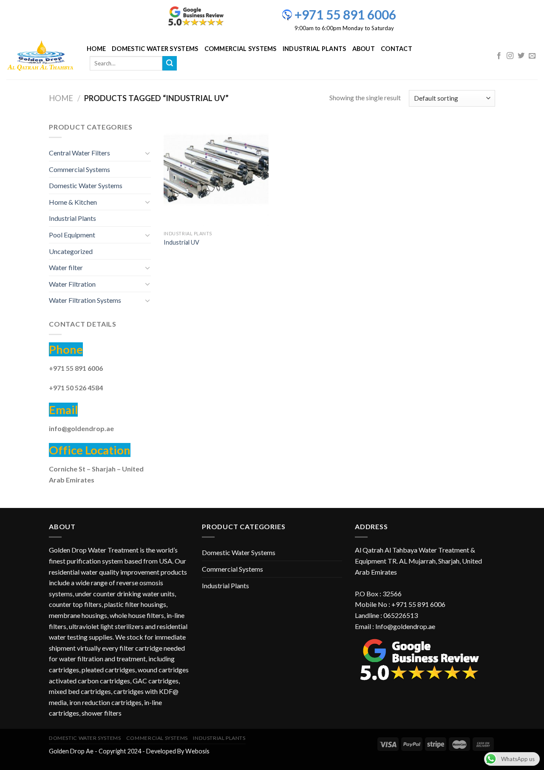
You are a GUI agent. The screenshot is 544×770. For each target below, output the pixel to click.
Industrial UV (181, 242)
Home (96, 48)
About (363, 48)
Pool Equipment (72, 235)
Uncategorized (71, 251)
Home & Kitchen (73, 202)
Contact (396, 48)
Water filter (66, 267)
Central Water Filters (79, 153)
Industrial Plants (314, 48)
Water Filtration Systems (85, 300)
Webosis (197, 751)
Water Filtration (72, 284)
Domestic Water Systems (155, 48)
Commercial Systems (240, 48)
